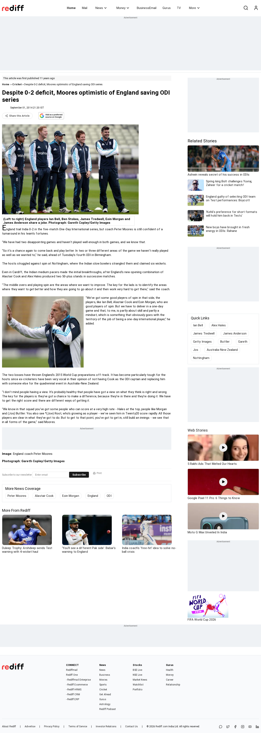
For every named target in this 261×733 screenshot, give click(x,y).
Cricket (17, 84)
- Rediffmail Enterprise (78, 679)
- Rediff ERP (72, 699)
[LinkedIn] (257, 727)
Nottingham (201, 358)
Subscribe (79, 474)
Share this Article (19, 115)
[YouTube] (250, 727)
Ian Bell (198, 325)
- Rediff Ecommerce (77, 684)
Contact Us (131, 726)
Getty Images (202, 341)
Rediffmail (72, 670)
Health (169, 670)
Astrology (104, 704)
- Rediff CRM (73, 694)
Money (120, 8)
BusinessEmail (146, 8)
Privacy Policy (51, 726)
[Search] (246, 8)
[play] (223, 448)
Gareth (243, 341)
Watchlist (138, 684)
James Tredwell (204, 333)
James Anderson (234, 333)
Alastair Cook (44, 496)
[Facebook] (235, 727)
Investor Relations (106, 726)
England (93, 496)
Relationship (173, 684)
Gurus (167, 8)
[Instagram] (242, 727)
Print (99, 473)
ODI (109, 496)
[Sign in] (256, 8)
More (192, 8)
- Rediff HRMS (73, 689)
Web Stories (198, 430)
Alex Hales (218, 325)
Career (169, 679)
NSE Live (137, 674)
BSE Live (137, 670)
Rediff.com (162, 726)
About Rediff (9, 726)
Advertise (30, 726)
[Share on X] (228, 727)
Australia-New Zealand (222, 350)
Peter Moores (17, 496)
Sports (103, 684)
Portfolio (137, 689)
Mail (84, 8)
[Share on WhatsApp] (220, 727)
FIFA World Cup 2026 (202, 619)
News (99, 8)
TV (179, 8)
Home (71, 8)
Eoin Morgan (70, 496)
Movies (103, 679)
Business (104, 674)
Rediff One (72, 674)
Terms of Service (77, 726)
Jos (195, 350)
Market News (140, 679)
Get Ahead (105, 694)
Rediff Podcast (107, 709)
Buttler (225, 341)
